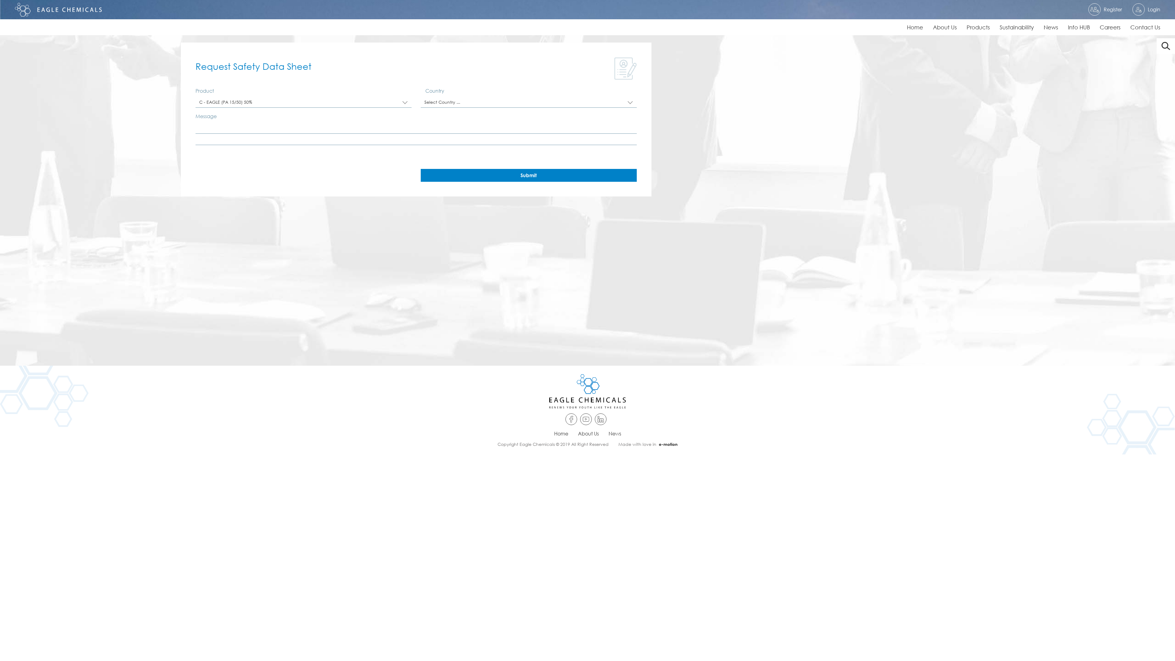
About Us (945, 27)
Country (434, 91)
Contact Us (1145, 27)
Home (915, 27)
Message (206, 116)
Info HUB (1079, 27)
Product (205, 91)
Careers (1110, 27)
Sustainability (1017, 27)
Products (978, 27)
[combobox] (304, 102)
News (1051, 27)
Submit (528, 175)
